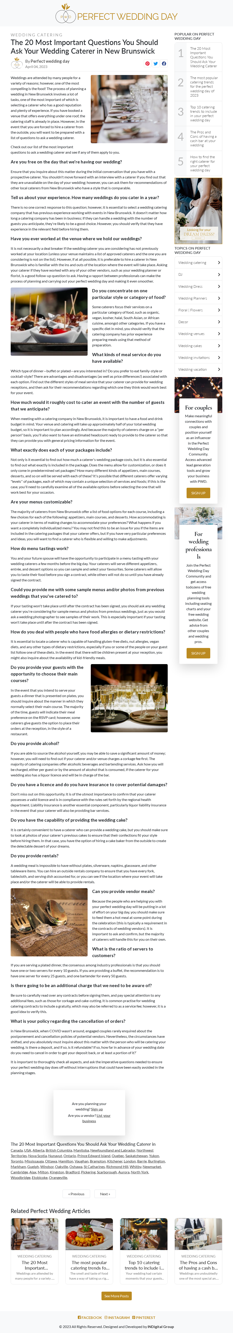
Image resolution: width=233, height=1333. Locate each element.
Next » (105, 1194)
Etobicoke (40, 1177)
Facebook (91, 1317)
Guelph (33, 1166)
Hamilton (65, 1161)
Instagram (119, 1317)
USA (27, 1150)
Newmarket (152, 1166)
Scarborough (107, 1172)
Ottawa (51, 1161)
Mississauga (34, 1161)
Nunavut (55, 1155)
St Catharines (94, 1166)
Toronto (17, 1161)
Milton (43, 1172)
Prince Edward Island (93, 1155)
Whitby (135, 1166)
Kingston (57, 1172)
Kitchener (114, 1161)
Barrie (142, 1161)
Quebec (118, 1155)
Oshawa (75, 1166)
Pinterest (145, 1317)
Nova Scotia (37, 1155)
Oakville (61, 1166)
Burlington (156, 1161)
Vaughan (82, 1161)
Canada (17, 1150)
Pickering (88, 1172)
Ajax (32, 1172)
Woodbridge (20, 1177)
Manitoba (81, 1150)
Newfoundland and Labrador (112, 1150)
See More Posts (116, 1296)
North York (139, 1172)
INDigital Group (161, 1326)
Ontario (69, 1155)
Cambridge (19, 1172)
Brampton (98, 1161)
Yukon (154, 1155)
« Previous (76, 1194)
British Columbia (59, 1150)
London (130, 1161)
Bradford (73, 1172)
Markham (18, 1166)
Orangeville (58, 1177)
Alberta (38, 1150)
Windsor (47, 1166)
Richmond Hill (117, 1166)
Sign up (97, 1109)
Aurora (123, 1172)
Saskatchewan (136, 1155)
